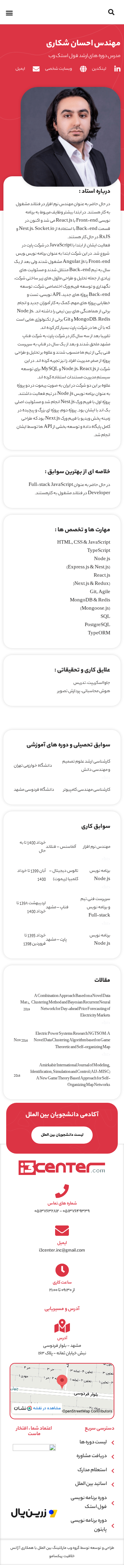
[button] (111, 12)
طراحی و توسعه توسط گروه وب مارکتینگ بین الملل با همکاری (67, 1548)
